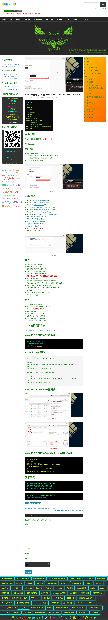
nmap (9, 175)
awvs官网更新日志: (32, 118)
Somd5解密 (27, 19)
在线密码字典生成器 (12, 117)
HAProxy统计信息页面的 (43, 209)
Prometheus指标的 (39, 202)
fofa (68, 19)
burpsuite (17, 170)
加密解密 (18, 19)
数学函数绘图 (12, 119)
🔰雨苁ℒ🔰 (9, 4)
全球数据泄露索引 (93, 70)
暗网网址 (8, 188)
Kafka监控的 (37, 219)
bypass (3, 172)
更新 (31, 114)
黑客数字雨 (12, 104)
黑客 (15, 198)
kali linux (4, 175)
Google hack (49, 19)
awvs (43, 97)
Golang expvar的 (39, 205)
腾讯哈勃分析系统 (9, 76)
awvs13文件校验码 (32, 122)
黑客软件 (16, 206)
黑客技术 (17, 202)
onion (13, 175)
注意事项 (29, 129)
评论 (27, 524)
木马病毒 (18, 188)
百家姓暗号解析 (12, 106)
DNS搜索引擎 (60, 19)
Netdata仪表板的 (37, 221)
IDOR (17, 172)
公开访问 (44, 224)
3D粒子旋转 (13, 101)
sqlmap (17, 175)
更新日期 (29, 107)
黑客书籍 (20, 199)
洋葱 (3, 192)
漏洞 (17, 192)
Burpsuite (90, 64)
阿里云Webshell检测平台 (11, 87)
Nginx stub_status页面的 (39, 212)
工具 (12, 182)
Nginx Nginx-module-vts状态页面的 (45, 214)
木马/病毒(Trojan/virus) (95, 88)
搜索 (103, 4)
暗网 (11, 19)
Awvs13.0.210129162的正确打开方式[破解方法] (39, 126)
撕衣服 (12, 109)
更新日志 (29, 109)
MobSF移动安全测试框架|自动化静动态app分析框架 (41, 508)
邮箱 (27, 553)
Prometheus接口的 (42, 200)
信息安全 (4, 182)
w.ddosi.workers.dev (39, 341)
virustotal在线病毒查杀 (10, 74)
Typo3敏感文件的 (32, 226)
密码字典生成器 (38, 19)
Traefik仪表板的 (37, 216)
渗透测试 (9, 191)
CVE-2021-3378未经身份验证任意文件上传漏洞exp (68, 510)
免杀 (9, 182)
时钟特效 (13, 114)
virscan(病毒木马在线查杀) (11, 79)
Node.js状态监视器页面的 (35, 207)
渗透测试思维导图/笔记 (95, 97)
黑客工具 (54, 97)
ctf (6, 172)
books (10, 170)
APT (3, 170)
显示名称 (28, 548)
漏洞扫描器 (49, 97)
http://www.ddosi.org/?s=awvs (36, 498)
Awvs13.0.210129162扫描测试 (34, 124)
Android (90, 59)
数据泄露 (17, 185)
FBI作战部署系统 (12, 98)
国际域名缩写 (12, 122)
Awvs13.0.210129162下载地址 (34, 120)
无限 (28, 212)
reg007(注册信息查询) (10, 66)
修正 (31, 116)
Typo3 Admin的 (31, 224)
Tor (21, 175)
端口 (12, 198)
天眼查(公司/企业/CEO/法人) (12, 64)
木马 (12, 188)
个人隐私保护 (9, 178)
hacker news (12, 172)
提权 (11, 185)
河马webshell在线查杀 (10, 89)
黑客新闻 (4, 19)
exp (8, 172)
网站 (26, 558)
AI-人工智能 (84, 19)
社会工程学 (6, 199)
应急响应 (16, 182)
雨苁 (38, 97)
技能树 (5, 185)
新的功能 (32, 111)
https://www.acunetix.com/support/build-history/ (40, 330)
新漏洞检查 (32, 113)
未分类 (89, 91)
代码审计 (19, 179)
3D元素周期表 (12, 112)
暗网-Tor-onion (92, 85)
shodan (75, 19)
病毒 (14, 196)
